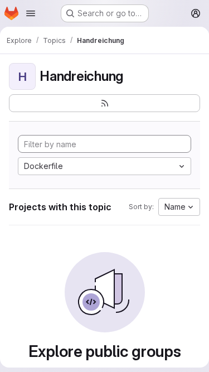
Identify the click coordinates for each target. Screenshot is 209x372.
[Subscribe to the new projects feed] (104, 103)
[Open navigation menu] (31, 13)
